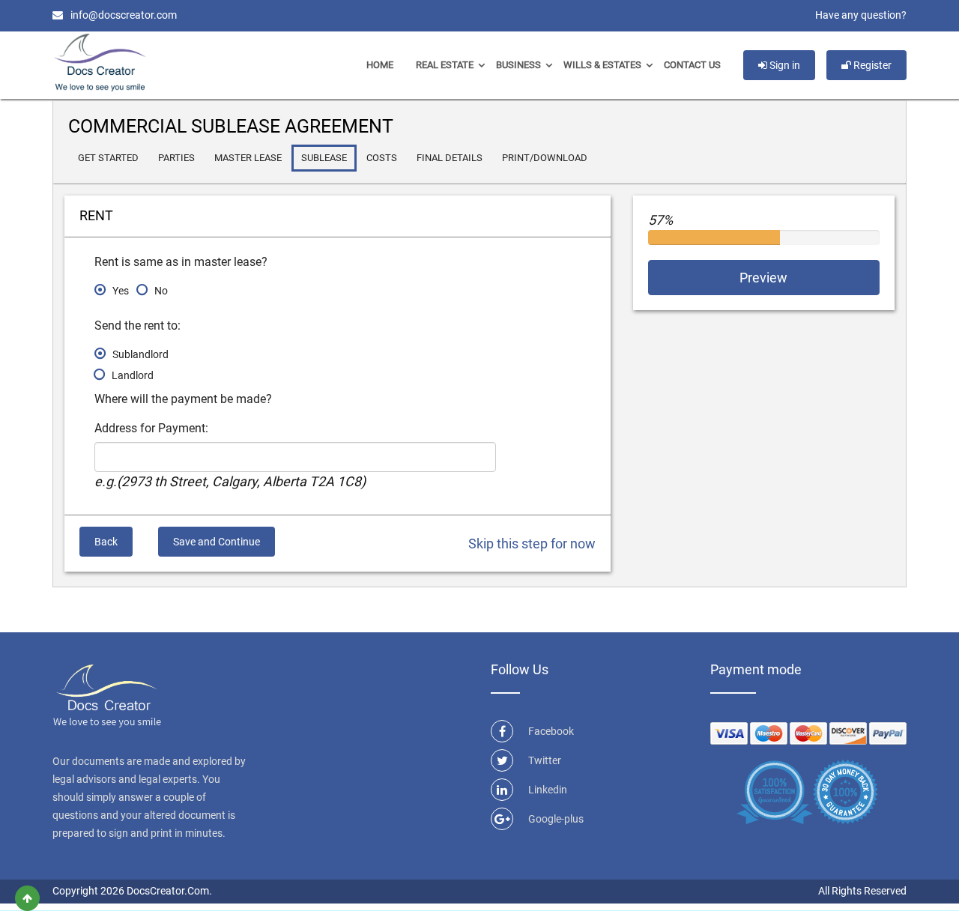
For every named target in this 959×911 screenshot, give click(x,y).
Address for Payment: (151, 428)
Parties (176, 157)
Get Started (108, 157)
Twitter (544, 760)
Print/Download (544, 157)
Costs (381, 157)
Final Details (449, 157)
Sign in (783, 65)
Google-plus (556, 819)
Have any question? (861, 15)
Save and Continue (216, 542)
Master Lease (248, 157)
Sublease (324, 157)
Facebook (551, 731)
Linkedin (547, 790)
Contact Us (692, 64)
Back (106, 542)
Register (871, 65)
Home (379, 64)
